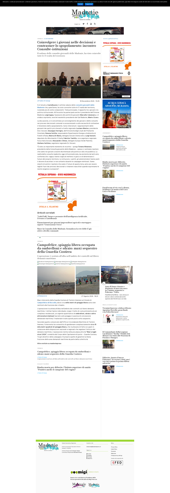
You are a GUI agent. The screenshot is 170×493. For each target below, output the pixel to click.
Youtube (89, 457)
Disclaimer (113, 451)
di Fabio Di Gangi (43, 101)
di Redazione (42, 296)
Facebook (89, 456)
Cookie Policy (114, 449)
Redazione (113, 454)
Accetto (80, 4)
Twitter (89, 454)
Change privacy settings (116, 456)
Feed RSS (89, 459)
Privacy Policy (114, 447)
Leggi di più (89, 4)
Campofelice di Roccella (46, 303)
